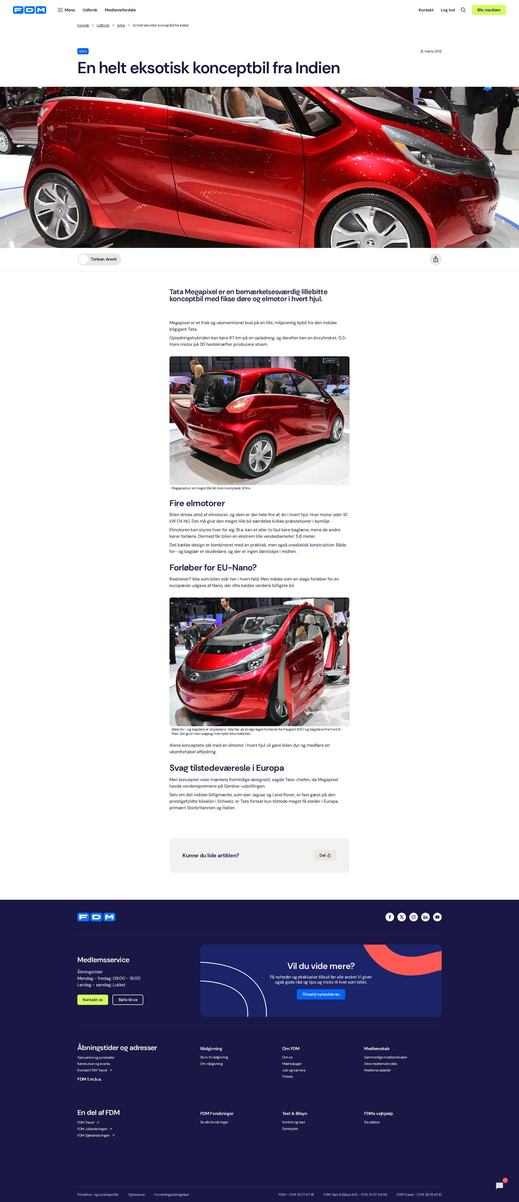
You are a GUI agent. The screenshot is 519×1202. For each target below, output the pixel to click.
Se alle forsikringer (214, 1122)
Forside (83, 25)
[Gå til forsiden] (29, 10)
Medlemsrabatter (377, 1070)
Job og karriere (293, 1070)
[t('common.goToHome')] (96, 917)
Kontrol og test (293, 1122)
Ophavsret (136, 1195)
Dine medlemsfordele (380, 1063)
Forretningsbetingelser (171, 1195)
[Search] (463, 10)
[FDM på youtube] (437, 917)
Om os (287, 1057)
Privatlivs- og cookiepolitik (98, 1195)
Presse (287, 1076)
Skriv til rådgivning (214, 1057)
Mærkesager (292, 1063)
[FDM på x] (401, 917)
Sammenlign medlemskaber (385, 1057)
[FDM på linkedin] (425, 917)
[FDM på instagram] (413, 917)
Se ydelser (372, 1122)
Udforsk (103, 25)
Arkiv (121, 25)
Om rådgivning (211, 1063)
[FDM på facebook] (389, 917)
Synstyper (290, 1128)
